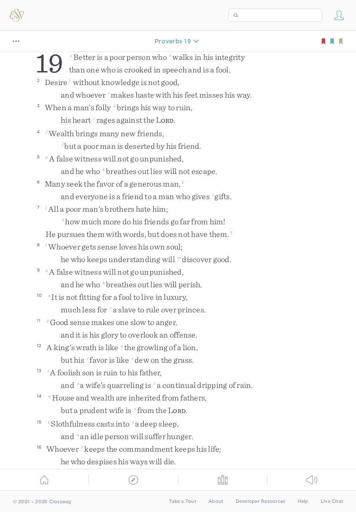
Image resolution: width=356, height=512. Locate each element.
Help (303, 501)
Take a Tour (182, 501)
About (215, 501)
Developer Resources (261, 501)
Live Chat (332, 501)
